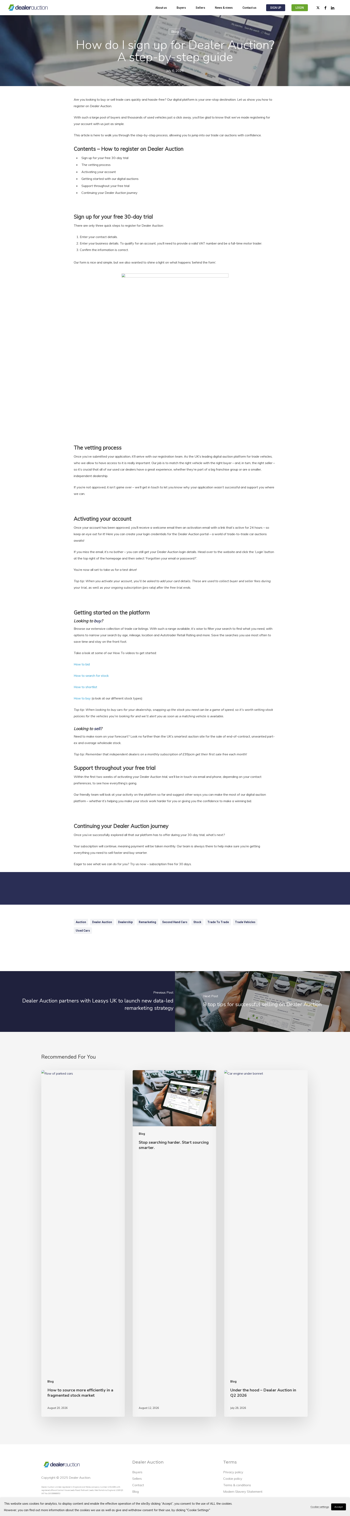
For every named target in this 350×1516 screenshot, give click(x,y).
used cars (83, 930)
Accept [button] (338, 1506)
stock (197, 922)
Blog (175, 32)
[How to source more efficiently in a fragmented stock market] (83, 1243)
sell (97, 728)
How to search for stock (91, 676)
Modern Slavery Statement (242, 1491)
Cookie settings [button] (320, 1506)
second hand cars (174, 922)
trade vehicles (245, 922)
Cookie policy (232, 1478)
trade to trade (218, 922)
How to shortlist (85, 687)
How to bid (82, 664)
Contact (138, 1485)
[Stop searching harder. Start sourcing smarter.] (174, 1243)
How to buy (82, 698)
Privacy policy (233, 1472)
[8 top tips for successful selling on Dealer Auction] (262, 1001)
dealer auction (102, 922)
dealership (125, 922)
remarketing (147, 922)
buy (97, 620)
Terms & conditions (237, 1485)
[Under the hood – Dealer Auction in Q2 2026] (266, 1243)
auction (81, 922)
